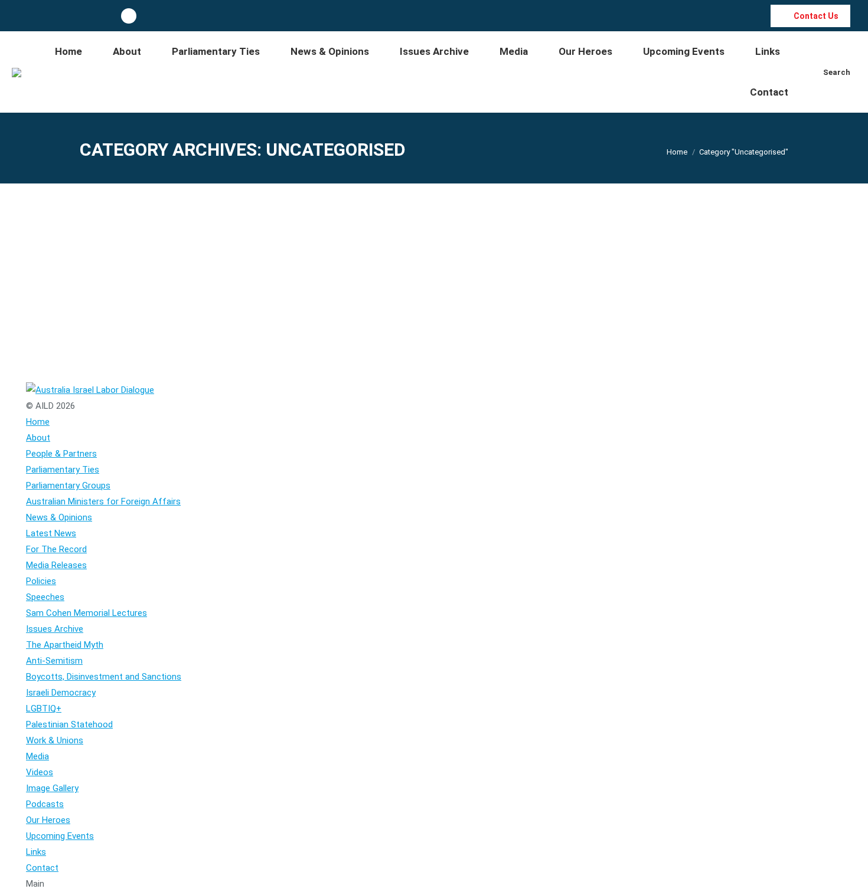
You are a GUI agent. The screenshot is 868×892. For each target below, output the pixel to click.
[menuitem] (68, 51)
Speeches (111, 284)
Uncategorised (158, 284)
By (211, 284)
